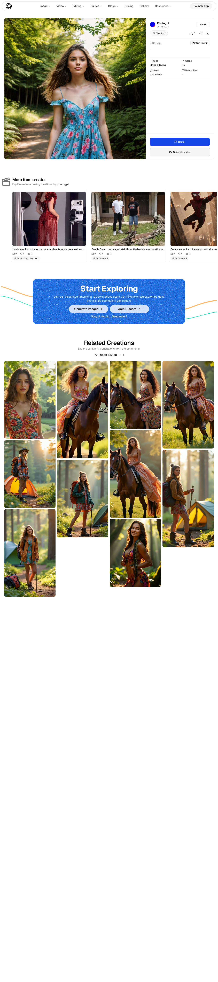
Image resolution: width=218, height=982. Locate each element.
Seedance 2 (119, 316)
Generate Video (181, 152)
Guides (94, 6)
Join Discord (127, 309)
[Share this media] (200, 33)
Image (44, 6)
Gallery (144, 6)
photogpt (63, 184)
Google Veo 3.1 (100, 316)
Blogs (112, 6)
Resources (161, 6)
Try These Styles (105, 355)
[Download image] (207, 33)
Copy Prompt (201, 43)
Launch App (201, 6)
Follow (203, 24)
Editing (77, 6)
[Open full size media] (140, 23)
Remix (181, 141)
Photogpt (163, 23)
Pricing (129, 6)
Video (60, 6)
